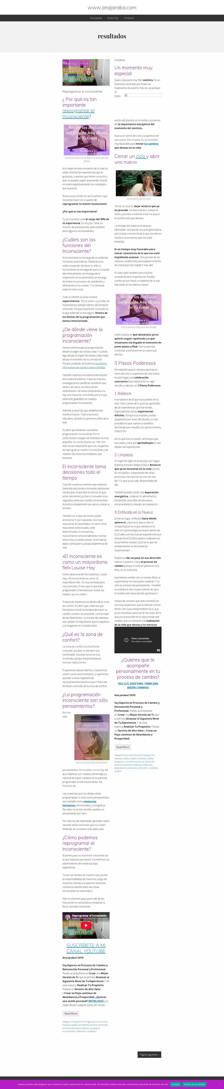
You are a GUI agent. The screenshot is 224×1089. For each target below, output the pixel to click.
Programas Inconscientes (96, 1021)
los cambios (151, 143)
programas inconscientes (125, 767)
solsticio (118, 771)
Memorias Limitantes (80, 1028)
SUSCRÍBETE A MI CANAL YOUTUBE (86, 948)
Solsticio (119, 60)
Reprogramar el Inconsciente (82, 91)
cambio (74, 1024)
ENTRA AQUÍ (97, 1001)
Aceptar (176, 1084)
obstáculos (147, 764)
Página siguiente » (149, 1054)
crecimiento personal (88, 1024)
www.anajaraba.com (112, 7)
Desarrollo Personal (132, 755)
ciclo (141, 156)
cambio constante (138, 758)
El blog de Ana (78, 1021)
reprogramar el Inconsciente (78, 113)
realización (81, 1031)
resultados (91, 1031)
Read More (71, 1014)
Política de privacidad (194, 1084)
